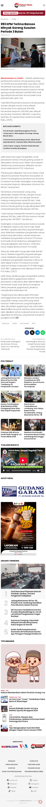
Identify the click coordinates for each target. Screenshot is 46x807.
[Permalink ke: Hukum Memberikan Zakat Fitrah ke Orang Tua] (23, 666)
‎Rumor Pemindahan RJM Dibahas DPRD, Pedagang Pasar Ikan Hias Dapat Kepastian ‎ (11, 407)
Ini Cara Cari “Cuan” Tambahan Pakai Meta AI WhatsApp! (27, 700)
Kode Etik (34, 761)
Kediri (15, 323)
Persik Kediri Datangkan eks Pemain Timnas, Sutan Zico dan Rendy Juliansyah (10, 344)
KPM (33, 323)
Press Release (12, 764)
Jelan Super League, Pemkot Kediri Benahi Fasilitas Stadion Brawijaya (21, 147)
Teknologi (13, 697)
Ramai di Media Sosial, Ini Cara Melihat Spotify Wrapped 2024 (23, 709)
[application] (23, 460)
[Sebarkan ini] (27, 332)
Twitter (35, 780)
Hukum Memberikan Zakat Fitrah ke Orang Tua (23, 693)
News (3, 691)
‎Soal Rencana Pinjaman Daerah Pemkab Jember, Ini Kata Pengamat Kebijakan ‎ (26, 593)
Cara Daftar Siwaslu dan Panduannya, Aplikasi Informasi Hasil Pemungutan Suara (26, 719)
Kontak (11, 768)
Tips (6, 691)
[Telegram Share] (37, 332)
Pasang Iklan (34, 768)
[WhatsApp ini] (42, 332)
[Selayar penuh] (42, 470)
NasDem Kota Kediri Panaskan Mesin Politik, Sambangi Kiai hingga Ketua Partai (34, 435)
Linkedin (13, 787)
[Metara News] (23, 5)
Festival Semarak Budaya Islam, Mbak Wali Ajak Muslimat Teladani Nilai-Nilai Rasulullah (22, 141)
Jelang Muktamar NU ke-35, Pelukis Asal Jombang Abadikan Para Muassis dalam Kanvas (26, 603)
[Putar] (4, 470)
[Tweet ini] (32, 332)
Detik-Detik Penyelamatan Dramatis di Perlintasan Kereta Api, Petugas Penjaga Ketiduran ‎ (26, 632)
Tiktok (13, 791)
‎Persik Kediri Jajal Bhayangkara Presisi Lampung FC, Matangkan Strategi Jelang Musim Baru (21, 133)
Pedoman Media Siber (34, 771)
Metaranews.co (26, 801)
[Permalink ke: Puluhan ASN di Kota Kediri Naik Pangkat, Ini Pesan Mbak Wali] (11, 425)
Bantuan (5, 323)
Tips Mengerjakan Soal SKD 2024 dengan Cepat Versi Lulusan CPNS (25, 729)
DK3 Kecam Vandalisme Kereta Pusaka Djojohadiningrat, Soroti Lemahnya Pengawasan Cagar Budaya (26, 613)
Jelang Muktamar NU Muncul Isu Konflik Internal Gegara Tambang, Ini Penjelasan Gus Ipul (10, 382)
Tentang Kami (34, 764)
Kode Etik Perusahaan (11, 771)
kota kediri (24, 323)
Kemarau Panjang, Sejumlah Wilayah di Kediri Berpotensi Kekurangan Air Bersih (24, 622)
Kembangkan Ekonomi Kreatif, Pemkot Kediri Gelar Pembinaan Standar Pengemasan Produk (35, 345)
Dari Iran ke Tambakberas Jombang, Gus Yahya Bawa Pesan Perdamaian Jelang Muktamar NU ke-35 (33, 409)
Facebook (13, 780)
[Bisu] (38, 470)
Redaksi (11, 761)
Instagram (35, 784)
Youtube (35, 787)
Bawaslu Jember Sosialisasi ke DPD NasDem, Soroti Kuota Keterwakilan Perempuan (34, 382)
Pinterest (13, 784)
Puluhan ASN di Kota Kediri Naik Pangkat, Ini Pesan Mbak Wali (11, 434)
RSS (35, 791)
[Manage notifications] (40, 802)
